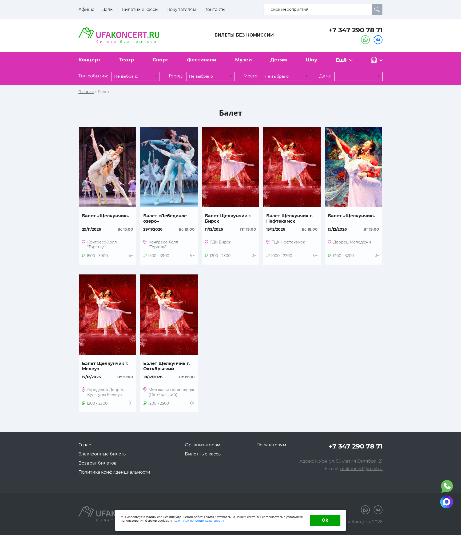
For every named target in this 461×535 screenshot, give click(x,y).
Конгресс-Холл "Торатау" (102, 244)
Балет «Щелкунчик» (105, 215)
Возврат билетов (97, 463)
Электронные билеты (102, 454)
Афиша (86, 9)
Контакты (214, 9)
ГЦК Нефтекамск (288, 242)
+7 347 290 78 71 (356, 30)
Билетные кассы (140, 9)
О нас (84, 444)
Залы (108, 9)
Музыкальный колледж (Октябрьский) (171, 392)
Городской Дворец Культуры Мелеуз (106, 392)
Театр (126, 60)
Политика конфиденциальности (114, 472)
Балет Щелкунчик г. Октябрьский (166, 366)
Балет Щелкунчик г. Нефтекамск (289, 218)
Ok (325, 520)
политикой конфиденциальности (198, 520)
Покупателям (181, 9)
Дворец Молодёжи (352, 242)
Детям (278, 60)
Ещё (341, 60)
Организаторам (202, 444)
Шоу (311, 60)
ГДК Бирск (220, 242)
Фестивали (201, 60)
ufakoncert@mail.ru (361, 468)
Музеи (243, 60)
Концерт (89, 60)
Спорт (160, 60)
